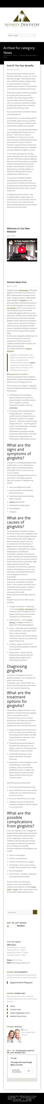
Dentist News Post (17, 282)
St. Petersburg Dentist (27, 1098)
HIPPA (12, 1006)
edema (32, 362)
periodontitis (11, 308)
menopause (29, 609)
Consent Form (15, 1009)
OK (29, 1071)
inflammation (23, 290)
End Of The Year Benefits (20, 65)
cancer (30, 620)
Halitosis (12, 502)
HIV (20, 622)
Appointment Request (21, 982)
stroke (15, 889)
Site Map (29, 1099)
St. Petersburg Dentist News (28, 55)
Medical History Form (18, 1016)
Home (15, 55)
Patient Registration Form (20, 1013)
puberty (21, 609)
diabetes (12, 622)
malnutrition (13, 408)
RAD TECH (28, 1101)
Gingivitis (23, 300)
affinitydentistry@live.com (20, 963)
